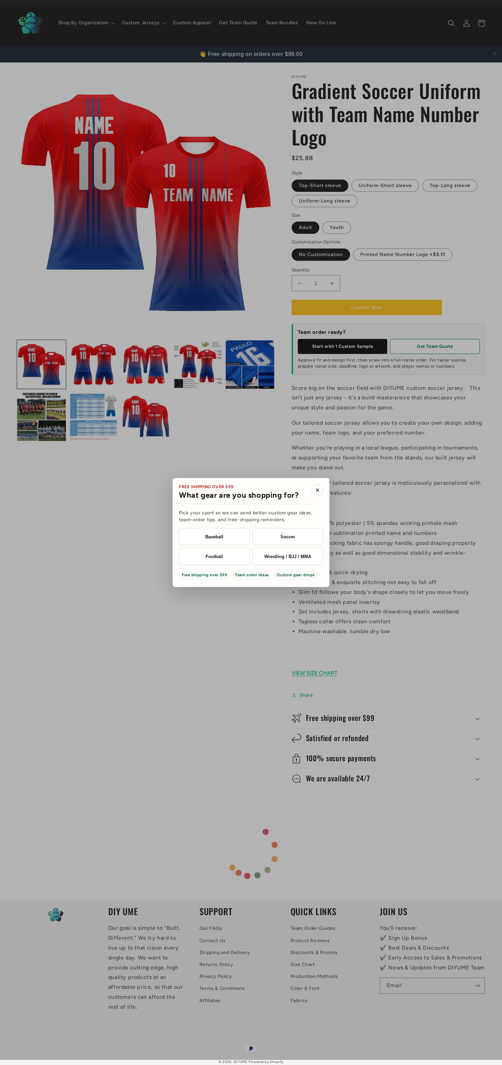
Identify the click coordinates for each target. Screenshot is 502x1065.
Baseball (214, 536)
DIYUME (241, 1062)
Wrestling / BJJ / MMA (287, 556)
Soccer (287, 536)
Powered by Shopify (266, 1062)
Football (214, 556)
